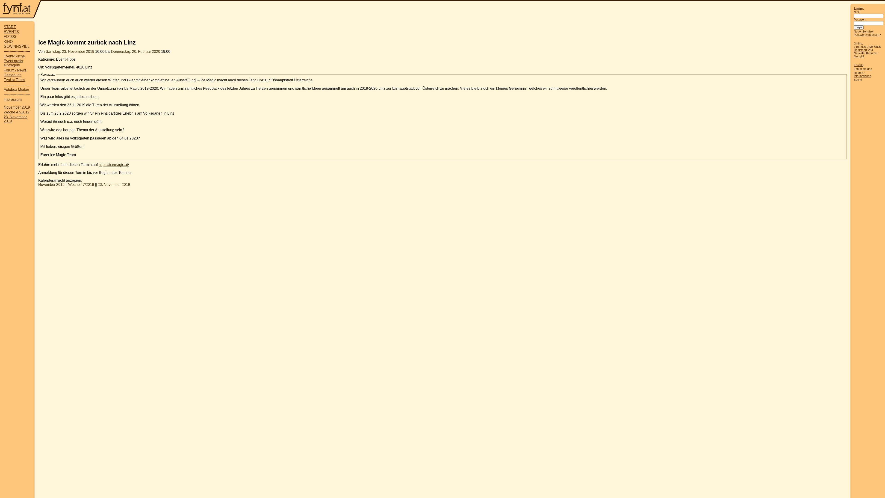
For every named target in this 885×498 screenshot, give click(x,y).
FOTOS (10, 37)
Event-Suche (14, 56)
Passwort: (860, 19)
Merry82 (859, 56)
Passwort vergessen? (867, 34)
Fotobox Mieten (16, 90)
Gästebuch (12, 75)
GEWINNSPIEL (17, 46)
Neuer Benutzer (864, 31)
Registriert (860, 50)
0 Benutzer (860, 46)
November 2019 (17, 107)
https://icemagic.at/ (114, 165)
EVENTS (11, 32)
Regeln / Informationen (862, 74)
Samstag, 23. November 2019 (70, 51)
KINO (8, 42)
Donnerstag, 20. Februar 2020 (135, 51)
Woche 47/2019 (17, 112)
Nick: (857, 12)
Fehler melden (863, 69)
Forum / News (15, 70)
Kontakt (858, 65)
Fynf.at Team (14, 80)
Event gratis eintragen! (13, 63)
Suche (858, 79)
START (10, 27)
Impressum (13, 99)
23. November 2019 (114, 185)
